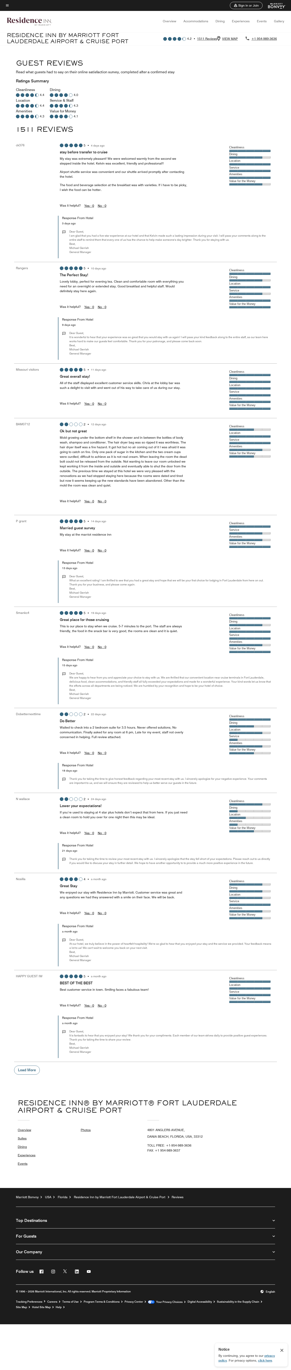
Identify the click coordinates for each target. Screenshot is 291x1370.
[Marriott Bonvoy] (274, 5)
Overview (169, 21)
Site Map (21, 1307)
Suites (22, 1138)
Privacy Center (134, 1301)
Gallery (279, 21)
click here (265, 1360)
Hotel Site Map (41, 1307)
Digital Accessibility (200, 1301)
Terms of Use (70, 1301)
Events (262, 21)
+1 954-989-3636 (264, 39)
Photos (86, 1130)
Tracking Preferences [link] (29, 1301)
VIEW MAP (230, 39)
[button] (246, 5)
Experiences (241, 21)
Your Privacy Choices (169, 1302)
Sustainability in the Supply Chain (238, 1301)
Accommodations (195, 21)
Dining (220, 21)
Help (59, 1307)
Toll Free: (169, 1145)
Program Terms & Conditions (102, 1301)
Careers (52, 1301)
